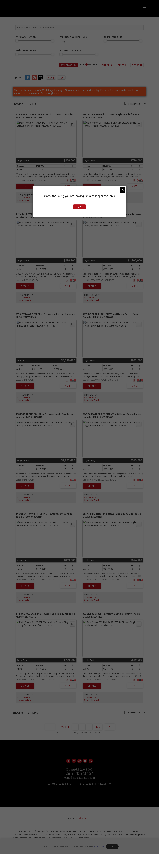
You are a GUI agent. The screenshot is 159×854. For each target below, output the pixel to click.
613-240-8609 (23, 197)
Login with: (18, 77)
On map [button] (105, 65)
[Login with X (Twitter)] (40, 79)
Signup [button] (51, 77)
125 (98, 727)
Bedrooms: (114, 36)
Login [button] (61, 77)
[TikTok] (79, 761)
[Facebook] (68, 761)
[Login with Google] (34, 79)
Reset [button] (121, 65)
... (89, 727)
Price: (26, 36)
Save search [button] (67, 65)
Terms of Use (98, 846)
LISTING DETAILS (25, 186)
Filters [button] (135, 65)
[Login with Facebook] (27, 79)
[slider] (16, 40)
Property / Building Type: (73, 36)
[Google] (91, 761)
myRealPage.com (84, 818)
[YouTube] (85, 761)
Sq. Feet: (70, 50)
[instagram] (74, 761)
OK (112, 846)
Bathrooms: (26, 50)
